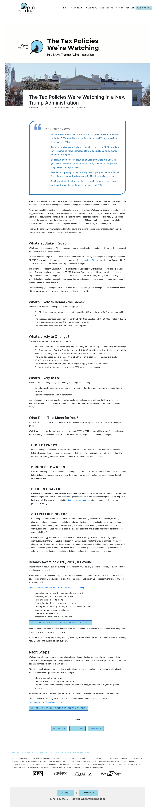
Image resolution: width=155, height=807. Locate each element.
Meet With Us (88, 793)
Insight (119, 8)
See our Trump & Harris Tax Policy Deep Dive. (60, 623)
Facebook (59, 728)
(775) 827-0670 (59, 798)
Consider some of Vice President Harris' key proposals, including (56, 588)
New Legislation (66, 107)
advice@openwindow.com (88, 798)
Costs (110, 8)
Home (66, 8)
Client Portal (144, 8)
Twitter (77, 728)
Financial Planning (94, 8)
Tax (76, 107)
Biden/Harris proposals (77, 500)
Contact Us (65, 793)
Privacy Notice (22, 752)
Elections (52, 107)
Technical (84, 107)
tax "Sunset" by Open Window (86, 260)
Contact (130, 8)
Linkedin (95, 728)
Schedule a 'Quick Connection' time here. (58, 708)
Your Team (76, 8)
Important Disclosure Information (64, 752)
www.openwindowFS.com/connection (45, 702)
